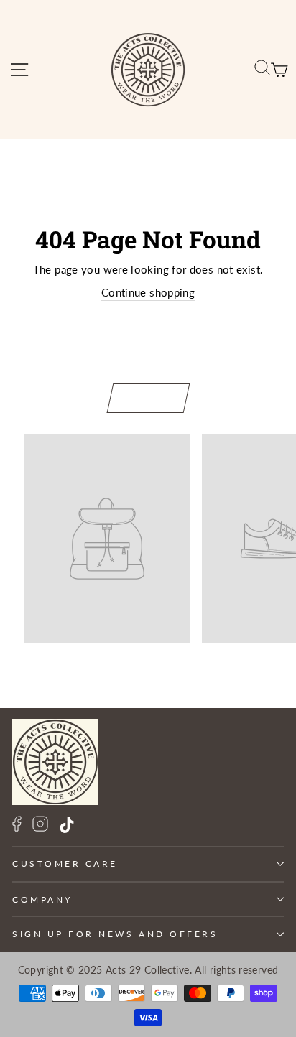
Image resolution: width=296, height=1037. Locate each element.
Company (42, 899)
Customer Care (65, 863)
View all (148, 397)
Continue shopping (148, 292)
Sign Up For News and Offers (115, 934)
